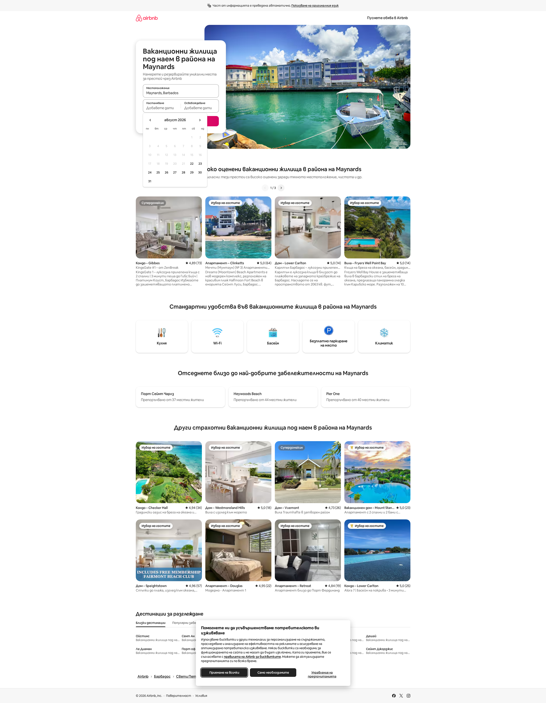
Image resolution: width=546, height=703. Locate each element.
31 (149, 181)
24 (149, 172)
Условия (201, 696)
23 (200, 164)
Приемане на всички (224, 672)
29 (192, 172)
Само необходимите (273, 672)
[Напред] (281, 187)
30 (200, 172)
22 (192, 164)
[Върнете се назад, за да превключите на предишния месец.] (150, 120)
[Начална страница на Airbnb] (147, 18)
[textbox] (161, 107)
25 (158, 172)
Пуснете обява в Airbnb (387, 18)
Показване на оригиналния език (315, 6)
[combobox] (180, 92)
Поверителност (178, 696)
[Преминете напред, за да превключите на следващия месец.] (199, 120)
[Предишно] (265, 187)
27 (175, 172)
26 (166, 172)
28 (183, 172)
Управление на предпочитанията (322, 674)
